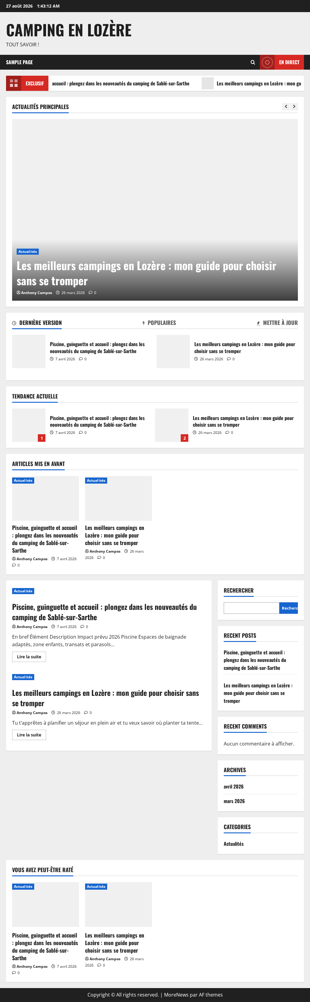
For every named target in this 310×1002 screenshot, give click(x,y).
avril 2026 (234, 786)
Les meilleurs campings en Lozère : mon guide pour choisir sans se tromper (173, 351)
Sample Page (19, 62)
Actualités (27, 251)
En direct (289, 61)
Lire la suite (31, 657)
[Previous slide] (286, 107)
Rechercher (239, 590)
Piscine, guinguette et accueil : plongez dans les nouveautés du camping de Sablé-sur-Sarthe (28, 351)
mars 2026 (234, 801)
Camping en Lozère (68, 29)
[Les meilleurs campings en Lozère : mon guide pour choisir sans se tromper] (155, 210)
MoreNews (176, 994)
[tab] (37, 324)
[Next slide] (294, 107)
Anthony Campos (36, 292)
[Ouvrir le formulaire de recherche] (253, 62)
